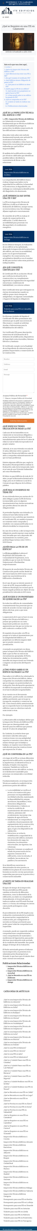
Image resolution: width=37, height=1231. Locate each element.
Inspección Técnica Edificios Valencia (18, 1191)
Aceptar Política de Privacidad (15, 396)
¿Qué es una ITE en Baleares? (15, 1048)
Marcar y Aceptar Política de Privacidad (18, 398)
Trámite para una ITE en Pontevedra (18, 1218)
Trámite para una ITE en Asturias (17, 1208)
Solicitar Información (18, 421)
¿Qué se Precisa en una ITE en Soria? (18, 1107)
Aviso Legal (17, 414)
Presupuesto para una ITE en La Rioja (18, 1202)
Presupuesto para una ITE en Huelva (18, 1199)
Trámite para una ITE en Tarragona (17, 1221)
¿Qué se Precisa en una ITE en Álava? (18, 1104)
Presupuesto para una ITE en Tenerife (18, 1205)
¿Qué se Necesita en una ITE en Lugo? (18, 1095)
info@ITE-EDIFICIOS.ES (19, 4)
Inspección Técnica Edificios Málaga (18, 1188)
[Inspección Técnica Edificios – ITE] (17, 10)
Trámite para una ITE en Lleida (16, 1212)
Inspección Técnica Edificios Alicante (18, 1142)
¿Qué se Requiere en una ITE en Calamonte (18, 27)
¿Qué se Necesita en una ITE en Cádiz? (18, 1092)
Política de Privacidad (25, 1229)
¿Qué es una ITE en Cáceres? (14, 1051)
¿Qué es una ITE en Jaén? (13, 1054)
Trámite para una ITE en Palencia (17, 1215)
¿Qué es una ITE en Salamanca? (16, 1057)
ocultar (8, 67)
